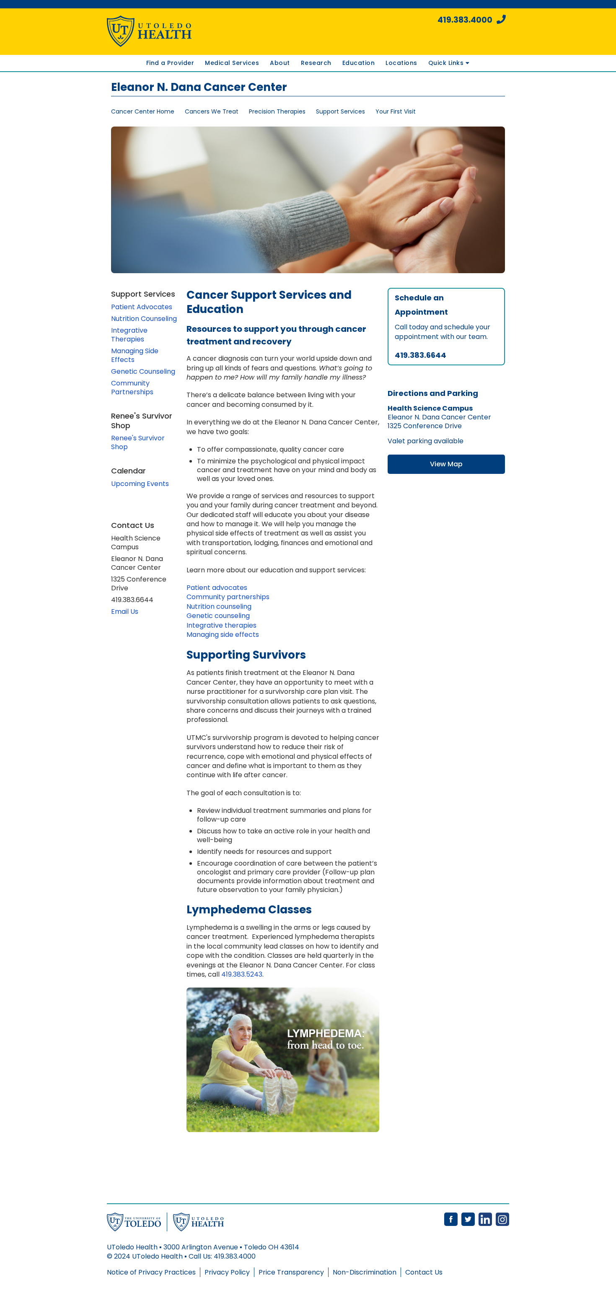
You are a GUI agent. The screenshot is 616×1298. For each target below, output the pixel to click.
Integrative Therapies (129, 335)
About (280, 63)
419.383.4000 (464, 20)
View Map (446, 464)
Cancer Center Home (142, 111)
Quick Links (447, 63)
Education (358, 63)
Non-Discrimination (364, 1272)
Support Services (340, 111)
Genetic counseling (218, 616)
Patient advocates (216, 587)
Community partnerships (227, 597)
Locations (401, 63)
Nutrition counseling (218, 606)
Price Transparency (291, 1272)
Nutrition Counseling (144, 318)
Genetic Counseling (143, 371)
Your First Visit (395, 111)
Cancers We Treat (211, 111)
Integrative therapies (221, 625)
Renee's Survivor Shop (138, 442)
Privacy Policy (227, 1272)
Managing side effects (222, 634)
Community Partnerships (132, 387)
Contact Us (424, 1272)
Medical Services (232, 63)
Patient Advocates (141, 307)
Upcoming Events (140, 483)
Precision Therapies (277, 111)
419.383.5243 (241, 974)
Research (316, 63)
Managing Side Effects (134, 355)
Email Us (124, 611)
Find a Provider (170, 63)
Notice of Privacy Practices (151, 1272)
